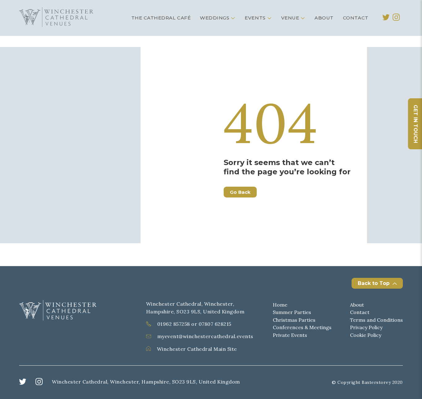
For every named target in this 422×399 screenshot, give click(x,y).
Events (255, 18)
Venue (290, 18)
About (324, 18)
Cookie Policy (365, 335)
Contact (356, 18)
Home (280, 305)
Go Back (240, 192)
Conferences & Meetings (302, 327)
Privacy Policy (366, 327)
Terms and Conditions (376, 320)
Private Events (290, 335)
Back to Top (374, 283)
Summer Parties (292, 312)
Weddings (214, 18)
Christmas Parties (294, 320)
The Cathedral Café (161, 18)
